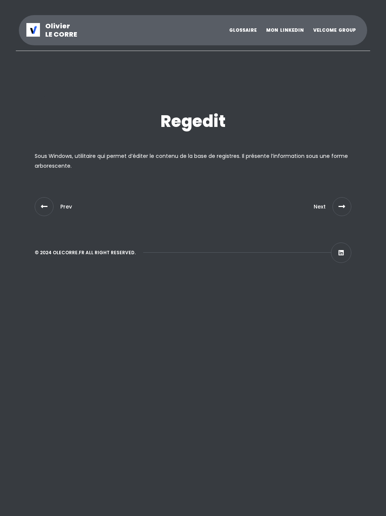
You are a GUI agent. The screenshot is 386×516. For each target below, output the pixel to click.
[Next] (341, 206)
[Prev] (44, 206)
